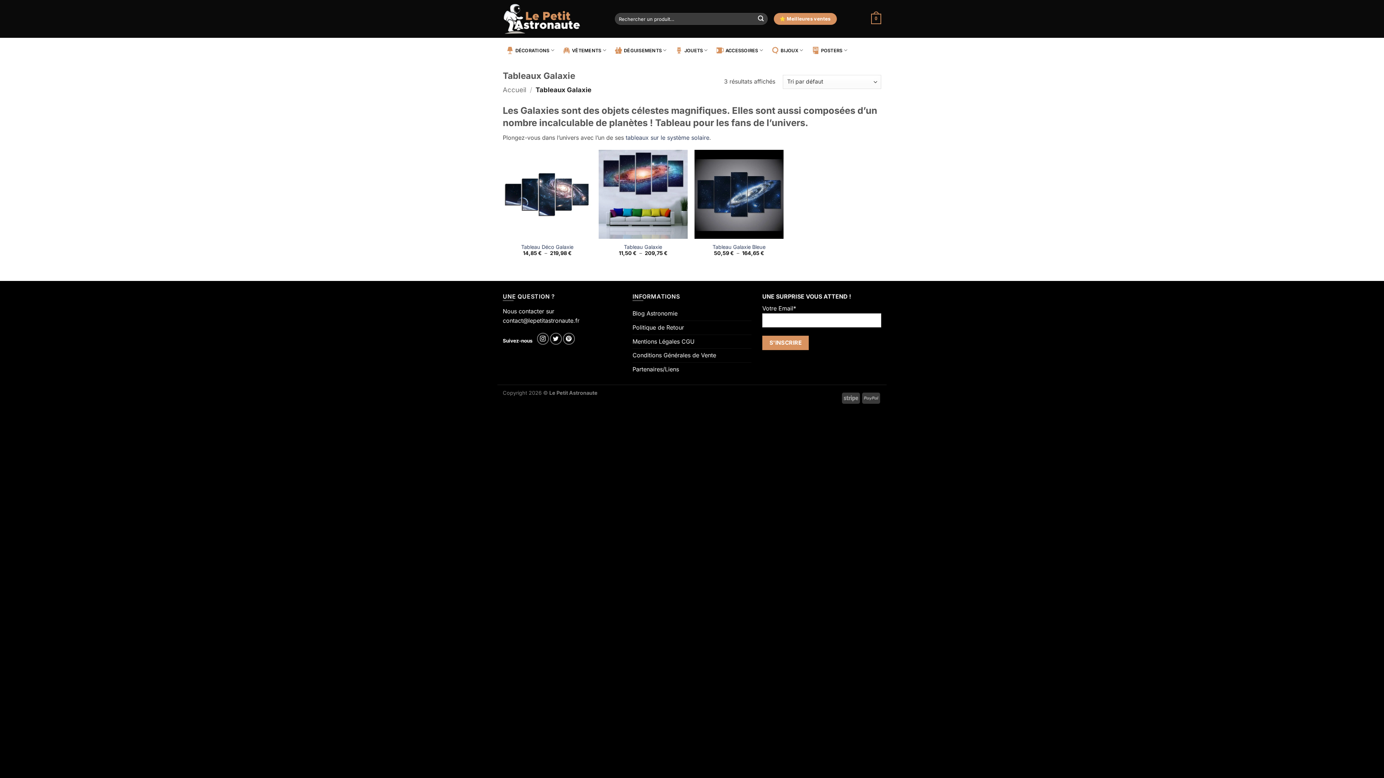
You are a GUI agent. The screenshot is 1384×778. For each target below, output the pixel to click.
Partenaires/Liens (656, 369)
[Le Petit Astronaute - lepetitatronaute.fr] (553, 19)
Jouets (693, 50)
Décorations (532, 50)
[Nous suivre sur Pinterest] (569, 339)
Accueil (514, 90)
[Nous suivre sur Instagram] (543, 339)
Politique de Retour (658, 327)
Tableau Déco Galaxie (547, 247)
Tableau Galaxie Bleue (739, 247)
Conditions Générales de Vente (674, 355)
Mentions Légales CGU (664, 341)
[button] (876, 19)
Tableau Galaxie (643, 247)
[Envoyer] (761, 19)
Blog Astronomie (655, 313)
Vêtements (586, 50)
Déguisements (643, 50)
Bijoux (789, 50)
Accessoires (742, 50)
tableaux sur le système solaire (667, 137)
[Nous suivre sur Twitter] (556, 339)
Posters (832, 50)
